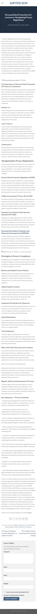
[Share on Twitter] (16, 518)
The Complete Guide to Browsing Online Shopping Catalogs (27, 533)
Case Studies (22, 611)
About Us (14, 611)
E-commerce (21, 525)
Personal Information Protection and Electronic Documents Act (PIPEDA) (15, 232)
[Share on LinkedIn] (26, 518)
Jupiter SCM (18, 3)
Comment (7, 551)
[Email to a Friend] (20, 518)
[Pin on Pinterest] (23, 518)
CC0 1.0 (23, 80)
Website (6, 583)
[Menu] (2, 3)
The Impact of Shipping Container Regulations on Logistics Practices (9, 533)
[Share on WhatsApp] (10, 518)
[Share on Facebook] (13, 518)
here (30, 512)
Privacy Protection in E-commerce (23, 527)
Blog (16, 525)
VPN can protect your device (10, 80)
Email (6, 575)
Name (6, 567)
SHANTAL (27, 25)
